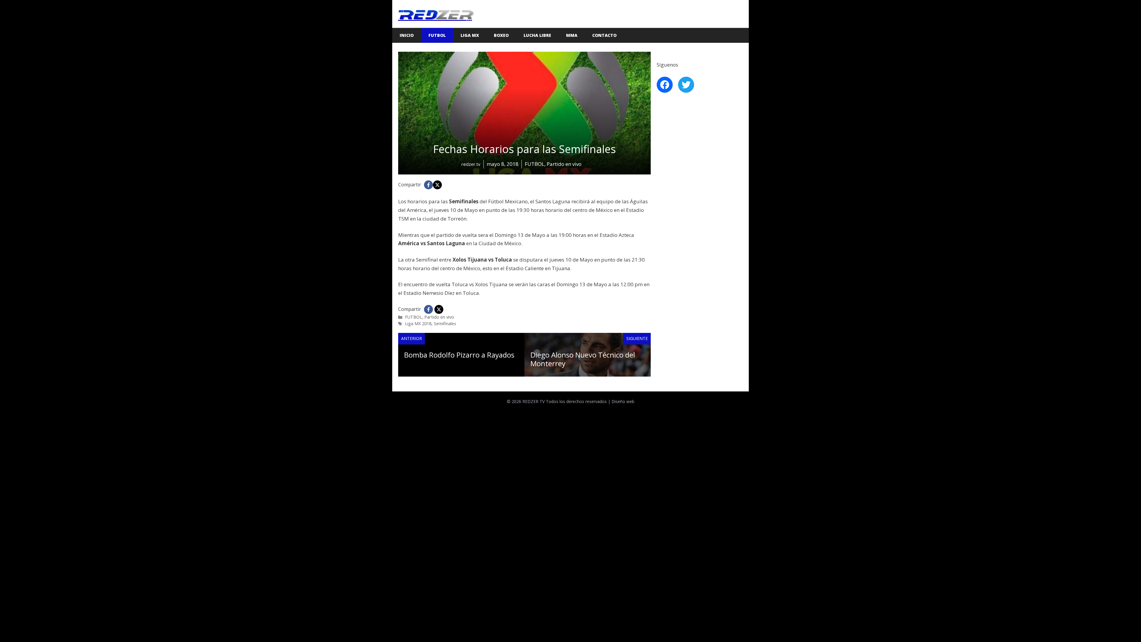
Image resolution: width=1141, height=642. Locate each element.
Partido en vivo (439, 317)
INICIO (407, 35)
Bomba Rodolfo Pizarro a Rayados (459, 355)
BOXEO (501, 35)
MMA (571, 35)
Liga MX (470, 35)
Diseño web (623, 401)
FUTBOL (437, 35)
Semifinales (445, 323)
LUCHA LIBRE (537, 35)
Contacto (604, 35)
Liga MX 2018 (418, 323)
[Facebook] (428, 184)
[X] (437, 184)
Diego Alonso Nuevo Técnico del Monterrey (582, 359)
